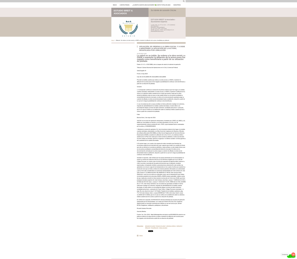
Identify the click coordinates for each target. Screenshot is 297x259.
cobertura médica (171, 226)
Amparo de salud (160, 226)
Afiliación (147, 227)
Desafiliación (154, 227)
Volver (141, 235)
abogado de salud (150, 226)
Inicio (112, 40)
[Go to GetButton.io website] (293, 257)
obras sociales (163, 227)
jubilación (179, 226)
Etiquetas (140, 226)
